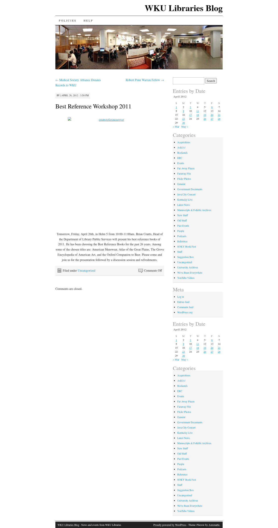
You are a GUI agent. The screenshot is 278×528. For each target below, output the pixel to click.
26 (205, 118)
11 (197, 111)
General (181, 184)
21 (219, 114)
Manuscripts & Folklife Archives (194, 210)
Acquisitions (183, 142)
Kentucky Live (184, 199)
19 (205, 114)
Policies (68, 20)
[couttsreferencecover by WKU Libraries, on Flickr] (109, 171)
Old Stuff (182, 220)
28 (219, 118)
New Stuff (182, 215)
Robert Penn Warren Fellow (145, 80)
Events (180, 163)
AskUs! (181, 147)
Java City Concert (186, 194)
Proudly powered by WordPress (169, 524)
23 (183, 118)
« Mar (176, 126)
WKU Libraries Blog (184, 7)
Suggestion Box (185, 257)
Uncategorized (86, 270)
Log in (180, 296)
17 (190, 114)
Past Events (183, 225)
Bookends (182, 152)
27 (212, 118)
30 (183, 122)
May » (184, 126)
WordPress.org (185, 312)
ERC (179, 157)
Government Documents (189, 189)
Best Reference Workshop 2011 (93, 106)
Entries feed (183, 302)
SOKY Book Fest (186, 246)
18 (197, 114)
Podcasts (181, 236)
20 (212, 114)
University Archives (187, 267)
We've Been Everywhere (189, 272)
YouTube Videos (186, 277)
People (180, 230)
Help (88, 20)
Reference (182, 241)
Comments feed (185, 307)
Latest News (183, 204)
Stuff (179, 251)
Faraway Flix (184, 173)
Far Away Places (186, 168)
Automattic (214, 524)
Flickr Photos (184, 178)
